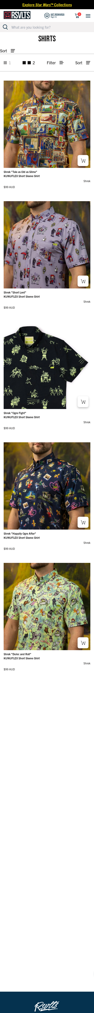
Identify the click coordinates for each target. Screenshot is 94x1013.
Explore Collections (47, 4)
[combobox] (49, 27)
